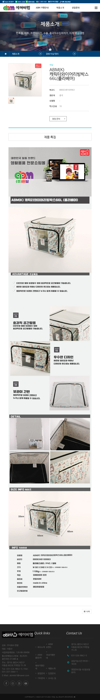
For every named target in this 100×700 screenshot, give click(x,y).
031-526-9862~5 (79, 655)
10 (60, 106)
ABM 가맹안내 (42, 8)
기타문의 (41, 678)
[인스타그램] (12, 683)
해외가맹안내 (39, 667)
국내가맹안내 (50, 656)
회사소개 (41, 647)
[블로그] (19, 683)
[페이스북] (6, 683)
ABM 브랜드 (49, 645)
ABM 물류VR (38, 656)
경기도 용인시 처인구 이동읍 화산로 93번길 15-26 (14, 664)
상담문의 (76, 8)
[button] (11, 101)
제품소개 (60, 8)
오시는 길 (52, 678)
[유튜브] (25, 683)
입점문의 (51, 673)
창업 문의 (56, 118)
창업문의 (41, 673)
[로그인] (74, 697)
